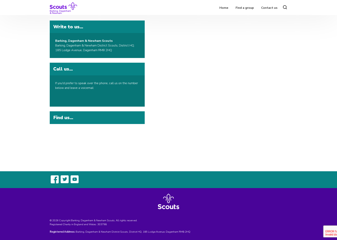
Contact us (269, 8)
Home (223, 8)
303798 (102, 224)
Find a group (245, 8)
